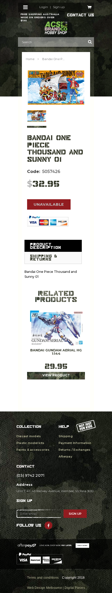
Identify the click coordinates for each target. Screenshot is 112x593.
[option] (56, 87)
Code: (33, 171)
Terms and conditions (43, 577)
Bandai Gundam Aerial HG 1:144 (56, 352)
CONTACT (25, 466)
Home (30, 59)
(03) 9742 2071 (30, 475)
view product (56, 375)
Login (43, 7)
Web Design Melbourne (44, 588)
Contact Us (80, 15)
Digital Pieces (75, 588)
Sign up (59, 7)
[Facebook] (48, 525)
